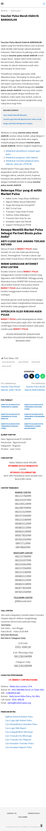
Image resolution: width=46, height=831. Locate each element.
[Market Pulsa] (23, 3)
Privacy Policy (34, 813)
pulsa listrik (36, 362)
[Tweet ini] (31, 376)
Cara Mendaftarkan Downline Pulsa (21, 724)
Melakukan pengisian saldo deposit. (22, 157)
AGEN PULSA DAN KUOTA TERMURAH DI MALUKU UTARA (10, 426)
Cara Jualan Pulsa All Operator (15, 115)
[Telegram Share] (37, 376)
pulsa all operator (8, 362)
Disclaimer (22, 817)
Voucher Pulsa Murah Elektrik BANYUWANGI (35, 386)
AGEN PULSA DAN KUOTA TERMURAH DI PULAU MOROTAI (10, 416)
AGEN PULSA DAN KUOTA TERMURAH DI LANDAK (10, 405)
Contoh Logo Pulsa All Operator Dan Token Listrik (22, 119)
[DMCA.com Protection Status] (23, 778)
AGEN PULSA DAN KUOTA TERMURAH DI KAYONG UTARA (33, 406)
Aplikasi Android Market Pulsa (19, 716)
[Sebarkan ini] (26, 376)
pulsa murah (6, 366)
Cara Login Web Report (15, 728)
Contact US (12, 813)
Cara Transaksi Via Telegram (18, 739)
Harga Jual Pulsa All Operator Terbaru (18, 123)
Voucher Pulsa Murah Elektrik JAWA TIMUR (11, 386)
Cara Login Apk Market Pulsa (18, 720)
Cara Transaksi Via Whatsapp (18, 735)
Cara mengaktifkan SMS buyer (19, 731)
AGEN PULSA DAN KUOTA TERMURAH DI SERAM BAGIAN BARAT (33, 426)
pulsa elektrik (23, 362)
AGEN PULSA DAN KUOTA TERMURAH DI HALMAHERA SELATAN (34, 416)
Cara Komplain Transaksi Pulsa (19, 743)
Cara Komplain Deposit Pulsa (18, 747)
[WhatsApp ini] (42, 376)
